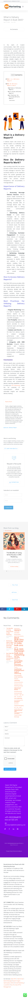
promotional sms (18, 691)
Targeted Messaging (19, 705)
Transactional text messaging (18, 713)
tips (15, 707)
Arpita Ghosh (8, 401)
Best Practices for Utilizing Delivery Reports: (14, 97)
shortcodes (16, 694)
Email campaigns (18, 675)
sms (15, 696)
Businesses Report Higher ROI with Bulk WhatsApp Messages (10, 644)
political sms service (17, 689)
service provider (18, 693)
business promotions (18, 665)
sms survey (16, 703)
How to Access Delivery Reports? (15, 92)
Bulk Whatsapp (8, 981)
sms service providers (17, 702)
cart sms (15, 667)
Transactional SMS (18, 711)
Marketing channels (18, 684)
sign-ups (21, 694)
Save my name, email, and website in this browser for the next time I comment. (13, 750)
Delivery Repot (13, 427)
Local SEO (6, 985)
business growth (18, 662)
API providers (17, 634)
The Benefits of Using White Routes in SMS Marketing (14, 555)
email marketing (18, 677)
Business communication (17, 659)
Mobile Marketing (17, 687)
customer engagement (19, 669)
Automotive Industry (19, 636)
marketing (17, 680)
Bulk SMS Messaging (17, 657)
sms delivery (19, 696)
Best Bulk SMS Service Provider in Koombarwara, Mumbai (10, 656)
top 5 (17, 707)
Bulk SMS (13, 22)
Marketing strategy (18, 685)
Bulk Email (20, 979)
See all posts (8, 530)
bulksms (16, 647)
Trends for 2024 (17, 715)
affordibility (16, 632)
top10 (20, 707)
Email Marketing (19, 983)
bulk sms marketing (19, 654)
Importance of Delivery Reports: (15, 88)
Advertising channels (17, 630)
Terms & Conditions (17, 851)
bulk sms (6, 427)
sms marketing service (18, 700)
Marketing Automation (18, 682)
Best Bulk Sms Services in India (19, 640)
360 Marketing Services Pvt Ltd (15, 843)
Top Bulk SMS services (18, 709)
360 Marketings (15, 385)
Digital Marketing (17, 672)
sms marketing (18, 698)
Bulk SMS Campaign (19, 650)
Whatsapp (16, 716)
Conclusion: (12, 100)
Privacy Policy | (9, 851)
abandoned (16, 628)
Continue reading (14, 566)
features (16, 678)
